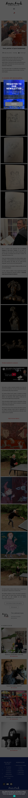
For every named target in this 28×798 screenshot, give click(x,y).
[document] (14, 399)
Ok (14, 796)
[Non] (26, 794)
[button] (22, 89)
